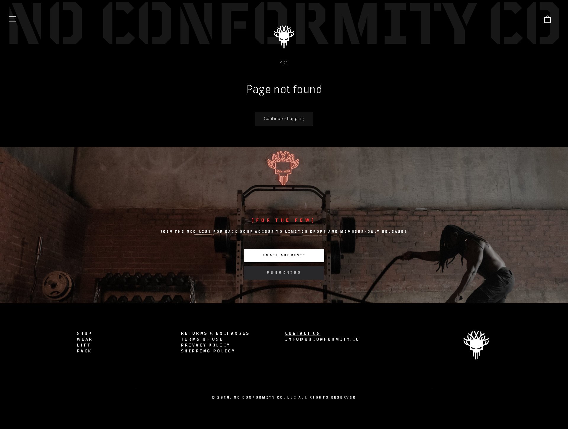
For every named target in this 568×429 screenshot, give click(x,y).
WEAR (85, 339)
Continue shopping (284, 118)
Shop (84, 333)
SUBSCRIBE (284, 273)
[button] (12, 18)
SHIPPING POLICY (208, 351)
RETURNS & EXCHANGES (215, 333)
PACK (84, 351)
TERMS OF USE (202, 339)
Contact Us (302, 333)
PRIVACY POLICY (205, 345)
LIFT (84, 345)
